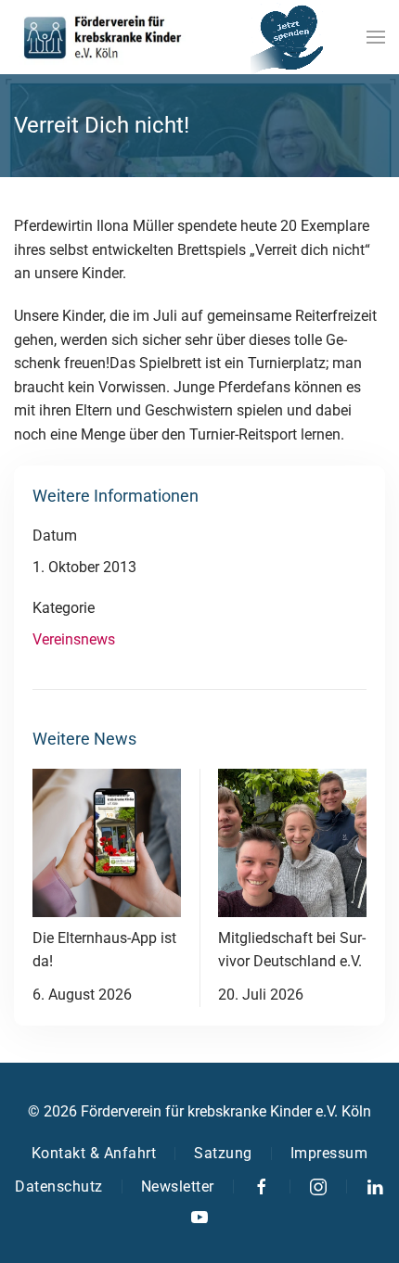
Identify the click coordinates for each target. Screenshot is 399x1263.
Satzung (223, 1153)
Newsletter (177, 1186)
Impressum (329, 1153)
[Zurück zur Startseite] (102, 37)
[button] (376, 37)
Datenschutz (59, 1186)
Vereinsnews (73, 639)
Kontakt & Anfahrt (94, 1153)
